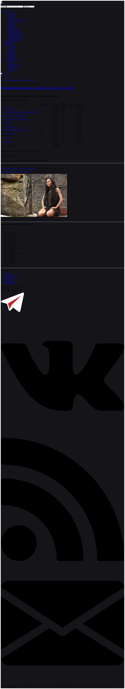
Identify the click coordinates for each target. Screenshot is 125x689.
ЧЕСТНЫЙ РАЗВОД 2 (10, 127)
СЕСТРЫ (6, 138)
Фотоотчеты (12, 51)
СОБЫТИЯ (8, 44)
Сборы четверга (13, 38)
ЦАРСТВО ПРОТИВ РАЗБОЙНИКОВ (15, 119)
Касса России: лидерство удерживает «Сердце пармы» (18, 168)
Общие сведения (13, 61)
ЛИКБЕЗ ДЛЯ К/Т (10, 54)
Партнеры (11, 67)
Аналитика (11, 16)
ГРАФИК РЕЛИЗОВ (10, 41)
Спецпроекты (12, 52)
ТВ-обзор (11, 18)
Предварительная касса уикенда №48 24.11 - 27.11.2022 (37, 87)
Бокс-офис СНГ (13, 29)
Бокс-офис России (13, 28)
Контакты (11, 64)
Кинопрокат (12, 46)
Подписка (11, 70)
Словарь (10, 57)
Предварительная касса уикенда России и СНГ (19, 80)
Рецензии (11, 23)
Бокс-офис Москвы (14, 31)
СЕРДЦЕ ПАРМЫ (8, 108)
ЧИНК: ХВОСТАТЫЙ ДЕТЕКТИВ (14, 116)
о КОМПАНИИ (9, 283)
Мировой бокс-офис (14, 34)
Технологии (12, 24)
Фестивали (11, 47)
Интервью (11, 15)
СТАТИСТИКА (9, 42)
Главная (6, 77)
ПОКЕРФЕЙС (7, 122)
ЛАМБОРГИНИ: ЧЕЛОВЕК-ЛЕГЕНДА (15, 130)
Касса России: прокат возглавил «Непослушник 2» (17, 171)
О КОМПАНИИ (9, 59)
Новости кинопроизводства (16, 19)
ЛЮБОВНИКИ (8, 142)
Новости (7, 11)
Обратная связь (13, 69)
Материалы (11, 56)
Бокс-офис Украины (14, 33)
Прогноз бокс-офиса (14, 36)
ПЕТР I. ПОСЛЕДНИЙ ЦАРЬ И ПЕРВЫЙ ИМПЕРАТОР (21, 112)
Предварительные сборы (16, 39)
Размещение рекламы (14, 65)
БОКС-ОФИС (8, 26)
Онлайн (10, 49)
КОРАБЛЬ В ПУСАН (9, 133)
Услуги (10, 62)
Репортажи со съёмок (14, 21)
